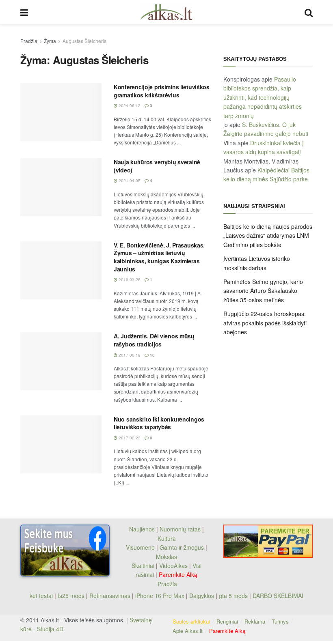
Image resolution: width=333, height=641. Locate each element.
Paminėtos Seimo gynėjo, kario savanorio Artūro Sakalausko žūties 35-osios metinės (263, 290)
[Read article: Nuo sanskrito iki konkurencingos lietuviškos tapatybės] (61, 444)
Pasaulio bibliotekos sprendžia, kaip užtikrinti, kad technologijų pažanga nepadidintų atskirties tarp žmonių (262, 97)
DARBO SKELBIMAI (278, 596)
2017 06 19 (129, 355)
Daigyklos (201, 596)
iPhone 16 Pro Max (159, 596)
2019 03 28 (129, 279)
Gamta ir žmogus (182, 547)
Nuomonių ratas (180, 529)
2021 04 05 (129, 180)
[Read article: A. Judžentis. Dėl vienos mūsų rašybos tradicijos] (61, 361)
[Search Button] (309, 12)
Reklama (254, 621)
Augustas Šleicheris (84, 40)
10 (152, 355)
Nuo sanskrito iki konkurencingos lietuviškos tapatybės (159, 423)
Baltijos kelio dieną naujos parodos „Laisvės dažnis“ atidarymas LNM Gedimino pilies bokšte (267, 235)
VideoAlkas (173, 565)
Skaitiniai (143, 565)
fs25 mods (71, 596)
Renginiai (227, 621)
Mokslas (166, 557)
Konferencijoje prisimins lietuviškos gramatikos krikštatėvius (162, 91)
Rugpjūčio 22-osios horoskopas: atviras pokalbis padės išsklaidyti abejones (265, 323)
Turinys (280, 621)
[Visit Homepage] (166, 12)
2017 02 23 (129, 438)
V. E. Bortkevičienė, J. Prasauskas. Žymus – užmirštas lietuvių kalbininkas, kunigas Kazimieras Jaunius (159, 257)
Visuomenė (140, 547)
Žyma (50, 40)
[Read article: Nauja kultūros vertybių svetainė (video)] (61, 187)
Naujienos (142, 529)
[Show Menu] (24, 12)
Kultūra (167, 538)
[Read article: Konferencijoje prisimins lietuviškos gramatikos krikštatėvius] (61, 112)
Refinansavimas (109, 596)
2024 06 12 (129, 105)
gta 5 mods (234, 596)
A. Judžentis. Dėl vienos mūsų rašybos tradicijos (154, 340)
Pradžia (28, 40)
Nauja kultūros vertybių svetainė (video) (157, 166)
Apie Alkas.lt (188, 631)
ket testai (42, 596)
